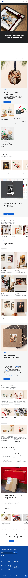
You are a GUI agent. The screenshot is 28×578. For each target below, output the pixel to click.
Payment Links (6, 370)
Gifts (5, 58)
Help (1, 561)
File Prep (15, 566)
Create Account (3, 570)
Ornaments (2, 58)
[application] (25, 575)
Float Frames (17, 293)
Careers (9, 570)
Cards (8, 58)
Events (9, 569)
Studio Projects (16, 562)
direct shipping (11, 375)
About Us (9, 561)
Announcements (4, 529)
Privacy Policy (6, 576)
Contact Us (2, 562)
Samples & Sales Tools (16, 570)
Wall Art (11, 58)
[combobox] (22, 1)
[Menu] (27, 1)
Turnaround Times (3, 565)
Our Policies (2, 576)
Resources (25, 58)
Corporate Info (10, 576)
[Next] (27, 167)
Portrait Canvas (17, 317)
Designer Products (20, 58)
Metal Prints (3, 293)
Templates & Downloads (16, 564)
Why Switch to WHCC (11, 562)
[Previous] (1, 167)
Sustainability (9, 566)
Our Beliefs (9, 565)
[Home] (2, 1)
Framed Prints (3, 270)
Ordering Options (16, 561)
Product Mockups (16, 567)
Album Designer (16, 366)
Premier (2, 569)
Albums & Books (15, 58)
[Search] (22, 1)
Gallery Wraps (3, 317)
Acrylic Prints (17, 270)
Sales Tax (2, 566)
